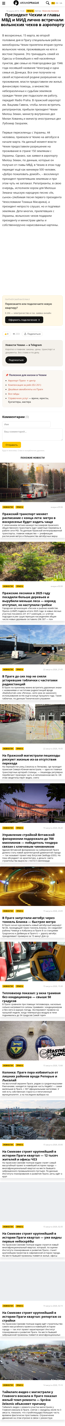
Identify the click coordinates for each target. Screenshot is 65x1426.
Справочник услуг (18, 398)
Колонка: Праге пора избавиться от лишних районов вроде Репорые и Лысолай (30, 1076)
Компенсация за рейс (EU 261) (24, 384)
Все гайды (13, 393)
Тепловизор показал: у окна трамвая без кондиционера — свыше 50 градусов (31, 997)
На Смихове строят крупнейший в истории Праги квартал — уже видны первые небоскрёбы (32, 1237)
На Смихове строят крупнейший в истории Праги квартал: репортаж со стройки (31, 1317)
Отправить (12, 444)
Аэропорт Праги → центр (22, 380)
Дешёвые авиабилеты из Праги (25, 389)
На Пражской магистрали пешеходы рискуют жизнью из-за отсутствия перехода (31, 759)
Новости (8, 507)
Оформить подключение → (24, 319)
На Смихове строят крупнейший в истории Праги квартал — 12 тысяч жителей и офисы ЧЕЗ (30, 1155)
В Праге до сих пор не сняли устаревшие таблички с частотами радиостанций (29, 680)
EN (57, 3)
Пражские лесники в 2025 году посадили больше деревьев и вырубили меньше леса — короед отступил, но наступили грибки (29, 599)
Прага (30, 11)
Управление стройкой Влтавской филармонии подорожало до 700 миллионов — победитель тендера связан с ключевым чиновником (30, 841)
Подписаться (16, 359)
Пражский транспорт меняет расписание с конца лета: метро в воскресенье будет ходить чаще (29, 518)
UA (61, 3)
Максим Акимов (50, 10)
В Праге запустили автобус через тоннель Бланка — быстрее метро (29, 920)
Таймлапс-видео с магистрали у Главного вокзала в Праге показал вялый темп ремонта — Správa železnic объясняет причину (29, 1398)
